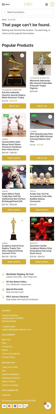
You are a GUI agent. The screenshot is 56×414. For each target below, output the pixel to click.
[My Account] (46, 4)
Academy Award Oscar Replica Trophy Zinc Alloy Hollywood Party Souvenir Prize (13, 250)
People (33, 191)
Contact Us (7, 346)
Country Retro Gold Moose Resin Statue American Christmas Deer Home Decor (11, 146)
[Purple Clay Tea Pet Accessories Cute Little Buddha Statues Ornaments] (42, 177)
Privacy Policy (8, 357)
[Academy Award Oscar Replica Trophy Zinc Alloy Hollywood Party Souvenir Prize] (14, 229)
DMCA (5, 350)
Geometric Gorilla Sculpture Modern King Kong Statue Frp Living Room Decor (41, 250)
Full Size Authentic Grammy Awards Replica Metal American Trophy (13, 95)
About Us (6, 339)
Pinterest (6, 395)
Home (4, 20)
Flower (33, 131)
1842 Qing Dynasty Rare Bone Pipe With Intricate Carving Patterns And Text (41, 138)
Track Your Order (10, 367)
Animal (5, 139)
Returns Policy (8, 381)
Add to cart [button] (14, 106)
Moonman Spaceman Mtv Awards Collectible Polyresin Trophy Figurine (41, 84)
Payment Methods (10, 374)
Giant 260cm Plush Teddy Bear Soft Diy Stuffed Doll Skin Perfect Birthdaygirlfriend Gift (13, 198)
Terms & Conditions (11, 353)
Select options (14, 158)
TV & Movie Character (11, 90)
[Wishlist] (22, 55)
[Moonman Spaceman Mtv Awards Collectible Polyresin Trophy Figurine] (42, 64)
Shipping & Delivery (11, 378)
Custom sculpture (10, 385)
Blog (4, 343)
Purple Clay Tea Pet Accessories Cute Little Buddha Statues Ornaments (41, 198)
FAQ (4, 371)
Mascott (34, 243)
